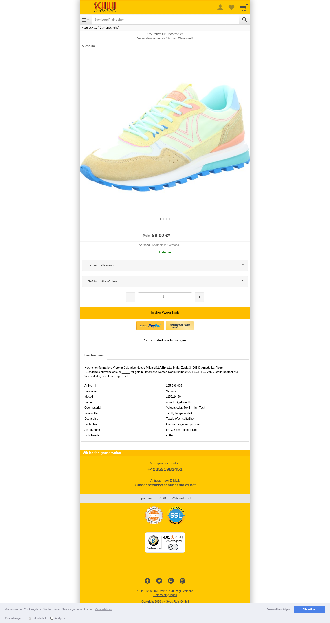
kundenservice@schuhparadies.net (165, 485)
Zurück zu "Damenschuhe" (101, 27)
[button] (165, 340)
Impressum (146, 498)
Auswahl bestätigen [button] (278, 609)
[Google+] (182, 581)
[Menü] (182, 535)
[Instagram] (171, 581)
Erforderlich (40, 618)
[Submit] (244, 19)
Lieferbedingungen (165, 595)
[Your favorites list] (231, 7)
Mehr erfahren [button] (103, 609)
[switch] (173, 547)
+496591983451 (165, 469)
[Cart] (244, 7)
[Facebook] (147, 581)
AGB (162, 498)
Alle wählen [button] (309, 609)
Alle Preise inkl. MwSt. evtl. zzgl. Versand (166, 591)
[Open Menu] (85, 19)
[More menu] (220, 7)
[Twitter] (159, 581)
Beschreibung (94, 355)
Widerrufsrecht (182, 498)
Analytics (59, 618)
